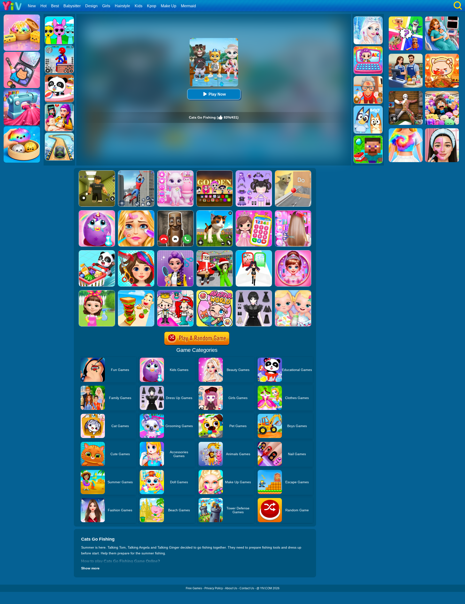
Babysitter (72, 6)
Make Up (168, 6)
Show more (90, 568)
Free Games (194, 588)
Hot (43, 6)
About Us (231, 588)
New (32, 6)
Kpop (151, 6)
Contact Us (247, 588)
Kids (138, 6)
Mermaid (188, 6)
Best (55, 6)
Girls (106, 6)
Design (91, 6)
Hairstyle (122, 6)
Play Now (217, 94)
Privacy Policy (213, 588)
